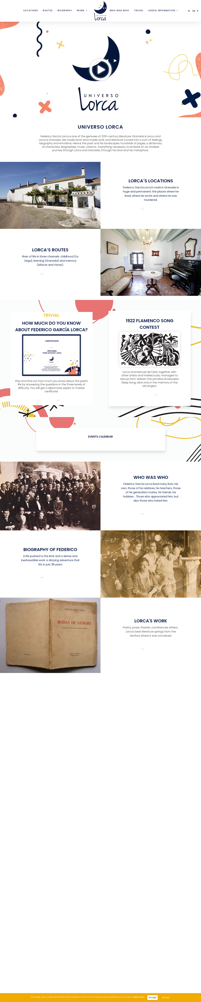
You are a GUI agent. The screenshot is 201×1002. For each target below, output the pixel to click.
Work (80, 10)
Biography (65, 10)
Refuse (165, 997)
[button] (189, 11)
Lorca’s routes (50, 250)
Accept (152, 997)
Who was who (119, 10)
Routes (48, 10)
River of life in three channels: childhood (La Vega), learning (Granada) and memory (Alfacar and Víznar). (50, 261)
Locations (30, 10)
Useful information (161, 10)
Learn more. (139, 997)
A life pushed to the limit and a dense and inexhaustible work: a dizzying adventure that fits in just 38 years (50, 560)
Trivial (138, 10)
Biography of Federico (50, 549)
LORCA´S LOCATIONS (151, 181)
